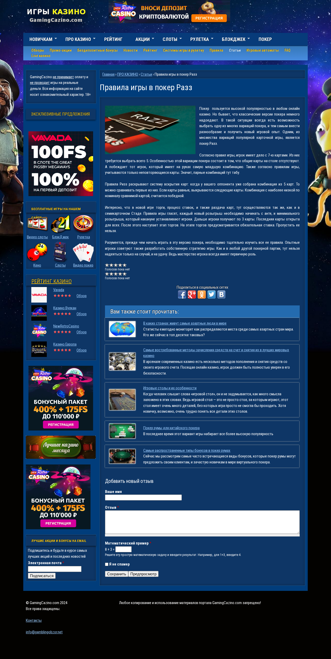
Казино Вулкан (64, 308)
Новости (130, 50)
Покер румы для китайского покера (171, 428)
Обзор (82, 295)
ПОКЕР (265, 39)
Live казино (40, 56)
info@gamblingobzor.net (44, 632)
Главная (108, 74)
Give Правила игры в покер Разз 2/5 (111, 265)
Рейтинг (150, 50)
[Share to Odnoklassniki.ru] (202, 294)
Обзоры (37, 50)
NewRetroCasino (66, 326)
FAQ (287, 50)
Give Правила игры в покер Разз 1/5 (107, 265)
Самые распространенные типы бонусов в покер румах (186, 450)
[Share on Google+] (192, 294)
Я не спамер (119, 564)
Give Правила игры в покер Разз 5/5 (125, 265)
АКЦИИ (139, 40)
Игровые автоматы (262, 50)
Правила (216, 50)
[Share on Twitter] (211, 294)
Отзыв (112, 507)
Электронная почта (46, 563)
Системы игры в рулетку (183, 50)
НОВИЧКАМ (37, 40)
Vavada (58, 290)
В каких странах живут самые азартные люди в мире (185, 323)
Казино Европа (65, 344)
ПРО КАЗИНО (75, 40)
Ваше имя (113, 491)
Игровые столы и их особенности (170, 388)
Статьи (235, 50)
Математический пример (128, 543)
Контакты (34, 620)
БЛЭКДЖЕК (230, 40)
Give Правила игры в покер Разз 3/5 (116, 265)
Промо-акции (61, 50)
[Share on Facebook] (182, 294)
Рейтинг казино (51, 281)
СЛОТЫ (166, 40)
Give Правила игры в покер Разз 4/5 (120, 265)
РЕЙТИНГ (113, 39)
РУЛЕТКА (196, 40)
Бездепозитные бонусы (97, 50)
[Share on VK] (221, 294)
